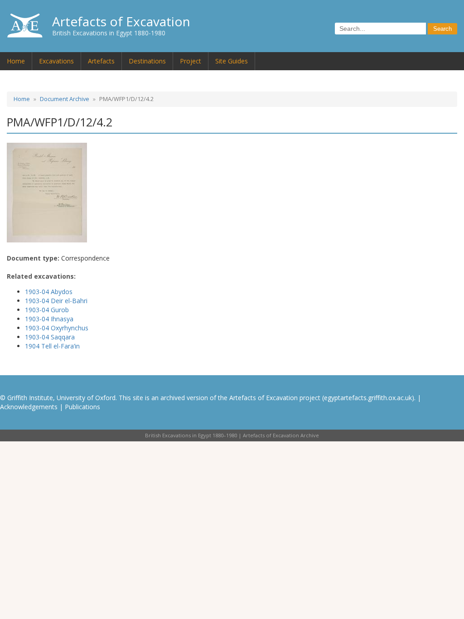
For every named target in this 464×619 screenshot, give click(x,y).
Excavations (56, 61)
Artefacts (101, 61)
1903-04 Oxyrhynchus (56, 328)
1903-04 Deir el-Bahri (56, 300)
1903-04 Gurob (47, 309)
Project (190, 61)
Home (16, 61)
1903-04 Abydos (48, 291)
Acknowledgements (29, 406)
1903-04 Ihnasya (49, 318)
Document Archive (64, 99)
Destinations (147, 61)
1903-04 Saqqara (50, 337)
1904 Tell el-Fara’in (52, 346)
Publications (82, 406)
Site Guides (231, 61)
